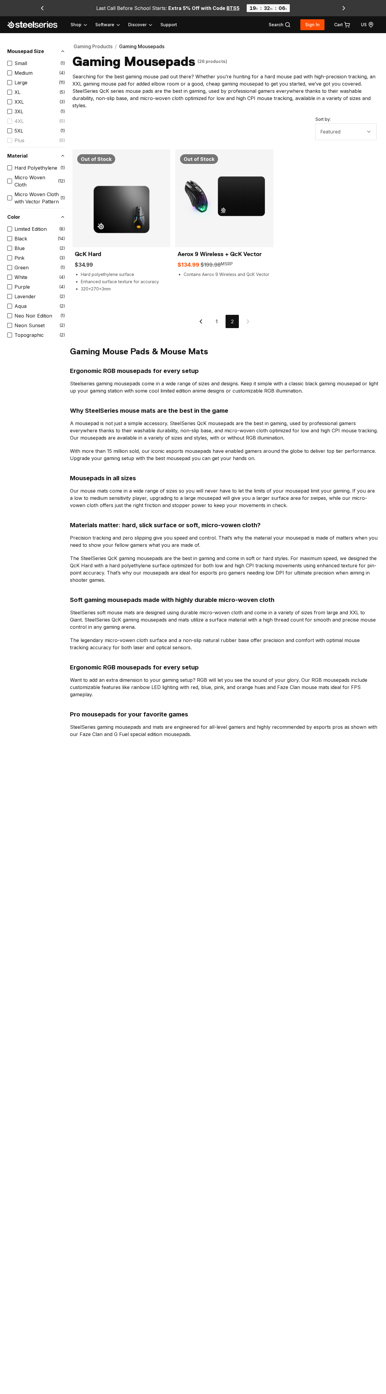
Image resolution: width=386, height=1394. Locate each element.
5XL (18, 131)
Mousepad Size (25, 51)
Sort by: (323, 119)
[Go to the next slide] (343, 8)
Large (20, 83)
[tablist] (112, 24)
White (20, 277)
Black (20, 239)
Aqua (20, 306)
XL (17, 92)
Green (21, 268)
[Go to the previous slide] (42, 8)
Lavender (25, 296)
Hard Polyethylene (35, 168)
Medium (23, 73)
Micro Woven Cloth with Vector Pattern (36, 198)
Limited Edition (30, 229)
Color (13, 217)
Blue (19, 248)
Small (20, 63)
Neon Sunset (29, 325)
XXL (19, 102)
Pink (19, 258)
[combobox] (345, 132)
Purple (22, 287)
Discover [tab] (137, 24)
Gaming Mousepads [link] (141, 46)
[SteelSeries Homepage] (36, 24)
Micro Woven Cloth (29, 181)
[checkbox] (9, 63)
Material (17, 156)
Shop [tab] (76, 24)
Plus (19, 140)
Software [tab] (104, 24)
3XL (18, 111)
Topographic (29, 335)
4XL (19, 121)
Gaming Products (93, 46)
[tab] (280, 24)
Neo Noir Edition (33, 316)
